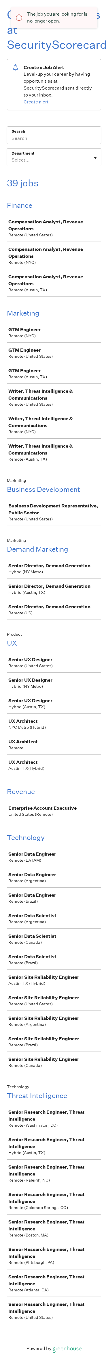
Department (23, 153)
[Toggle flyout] (95, 157)
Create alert (36, 102)
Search (18, 131)
